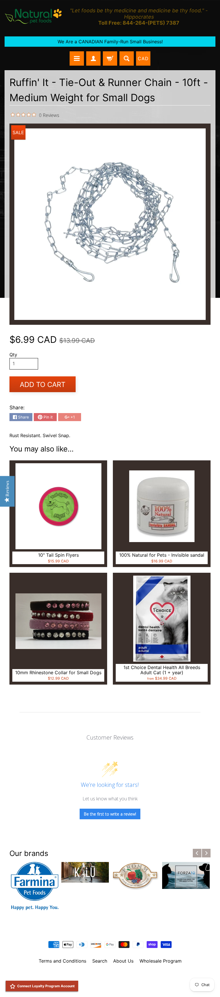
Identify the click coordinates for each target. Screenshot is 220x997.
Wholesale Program (161, 961)
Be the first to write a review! (110, 814)
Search (99, 961)
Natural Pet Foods (108, 976)
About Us (123, 961)
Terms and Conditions (62, 961)
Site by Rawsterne (110, 980)
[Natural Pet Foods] (33, 17)
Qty (13, 354)
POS (88, 985)
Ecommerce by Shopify (117, 985)
